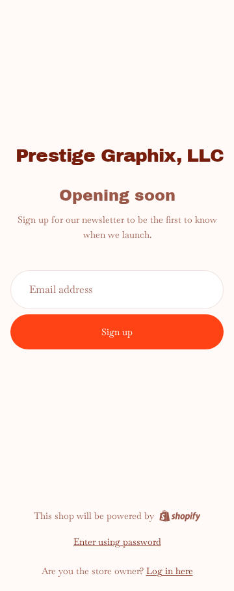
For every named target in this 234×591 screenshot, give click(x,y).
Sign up (117, 332)
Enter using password (117, 541)
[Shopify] (179, 516)
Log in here (169, 571)
